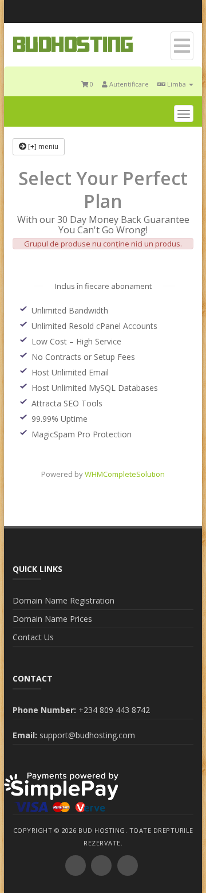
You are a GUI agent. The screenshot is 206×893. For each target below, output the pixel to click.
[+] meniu (42, 146)
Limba (176, 84)
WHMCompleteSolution (125, 474)
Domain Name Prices (52, 618)
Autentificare (128, 84)
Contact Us (33, 637)
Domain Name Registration (63, 600)
